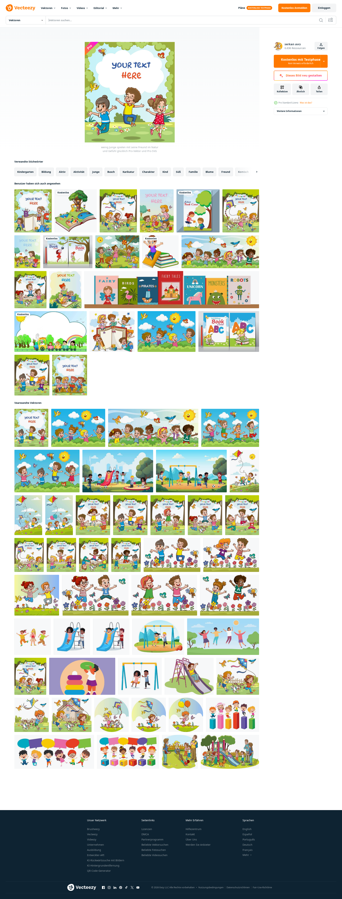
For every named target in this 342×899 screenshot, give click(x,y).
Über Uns (191, 839)
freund (225, 172)
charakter (148, 172)
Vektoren (46, 8)
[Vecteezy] (20, 7)
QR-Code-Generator (99, 870)
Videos (81, 8)
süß (178, 172)
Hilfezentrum (193, 829)
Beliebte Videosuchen (154, 855)
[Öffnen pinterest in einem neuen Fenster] (120, 887)
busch (111, 172)
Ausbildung (94, 850)
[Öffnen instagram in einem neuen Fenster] (109, 887)
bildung (46, 172)
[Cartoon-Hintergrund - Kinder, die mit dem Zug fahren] (50, 331)
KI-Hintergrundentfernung (103, 865)
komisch (243, 172)
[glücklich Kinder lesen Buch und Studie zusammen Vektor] (69, 375)
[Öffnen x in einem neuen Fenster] (132, 887)
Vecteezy (92, 834)
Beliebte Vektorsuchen (154, 844)
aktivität (78, 172)
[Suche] (321, 20)
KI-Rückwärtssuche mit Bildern (105, 860)
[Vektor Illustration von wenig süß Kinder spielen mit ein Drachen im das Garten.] (111, 715)
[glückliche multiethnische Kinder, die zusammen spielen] (232, 715)
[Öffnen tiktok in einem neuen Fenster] (126, 887)
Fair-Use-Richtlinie (262, 887)
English (247, 829)
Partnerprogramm (152, 839)
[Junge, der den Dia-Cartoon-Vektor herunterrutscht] (189, 676)
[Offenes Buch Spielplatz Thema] (76, 210)
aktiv (62, 172)
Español (247, 834)
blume (209, 172)
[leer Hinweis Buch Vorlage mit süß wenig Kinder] (112, 331)
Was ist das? (306, 102)
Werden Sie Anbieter (198, 844)
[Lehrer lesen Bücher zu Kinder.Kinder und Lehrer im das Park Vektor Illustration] (157, 210)
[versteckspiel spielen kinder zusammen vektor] (32, 636)
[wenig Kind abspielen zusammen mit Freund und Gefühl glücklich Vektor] (220, 251)
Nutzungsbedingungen (211, 887)
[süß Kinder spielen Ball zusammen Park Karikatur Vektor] (117, 251)
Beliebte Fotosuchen (153, 850)
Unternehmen (95, 844)
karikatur (128, 172)
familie (193, 172)
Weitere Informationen (289, 111)
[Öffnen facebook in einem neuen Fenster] (103, 887)
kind (165, 172)
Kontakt (190, 834)
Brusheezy (93, 829)
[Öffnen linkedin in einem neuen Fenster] (114, 887)
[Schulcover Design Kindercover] (198, 210)
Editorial (99, 8)
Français (248, 850)
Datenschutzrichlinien (238, 887)
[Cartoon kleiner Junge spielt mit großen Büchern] (160, 251)
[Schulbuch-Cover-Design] (67, 251)
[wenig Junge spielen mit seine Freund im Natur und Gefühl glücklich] (31, 428)
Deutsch (247, 844)
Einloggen (324, 8)
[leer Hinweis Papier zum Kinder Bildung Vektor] (33, 210)
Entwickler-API (95, 855)
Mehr (116, 8)
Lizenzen (146, 829)
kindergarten (25, 172)
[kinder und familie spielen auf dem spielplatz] (180, 752)
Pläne (241, 8)
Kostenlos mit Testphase (300, 61)
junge (95, 172)
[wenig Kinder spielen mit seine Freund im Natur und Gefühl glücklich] (240, 210)
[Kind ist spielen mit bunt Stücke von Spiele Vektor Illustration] (82, 676)
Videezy (91, 839)
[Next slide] (253, 172)
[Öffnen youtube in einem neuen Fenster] (137, 887)
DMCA (145, 834)
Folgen (321, 48)
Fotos (64, 8)
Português (249, 839)
